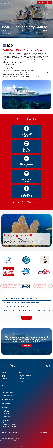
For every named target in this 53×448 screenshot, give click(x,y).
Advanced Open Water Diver (16, 74)
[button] (50, 2)
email (19, 241)
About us (5, 373)
